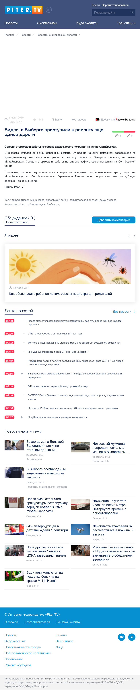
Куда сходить (86, 23)
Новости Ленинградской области (39, 204)
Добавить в (118, 119)
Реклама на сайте (68, 621)
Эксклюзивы (47, 23)
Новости (11, 23)
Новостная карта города (23, 647)
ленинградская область (83, 200)
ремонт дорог (108, 200)
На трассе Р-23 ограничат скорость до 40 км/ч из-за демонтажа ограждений (73, 412)
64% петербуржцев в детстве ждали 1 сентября (55, 338)
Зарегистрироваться (115, 5)
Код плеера (79, 119)
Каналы (61, 635)
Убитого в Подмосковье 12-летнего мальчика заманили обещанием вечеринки (74, 347)
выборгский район (57, 200)
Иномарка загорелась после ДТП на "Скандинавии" (58, 356)
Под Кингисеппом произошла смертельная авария (57, 421)
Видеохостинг (15, 641)
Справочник (14, 659)
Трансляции (126, 23)
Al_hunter (57, 119)
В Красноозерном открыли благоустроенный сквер (58, 390)
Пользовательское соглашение (28, 653)
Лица (59, 647)
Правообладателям (37, 621)
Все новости (122, 316)
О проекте (11, 621)
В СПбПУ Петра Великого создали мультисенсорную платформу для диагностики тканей (76, 401)
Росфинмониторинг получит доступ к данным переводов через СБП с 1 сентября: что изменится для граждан (76, 367)
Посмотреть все (16, 222)
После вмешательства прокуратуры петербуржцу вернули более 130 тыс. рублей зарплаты (75, 327)
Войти (96, 5)
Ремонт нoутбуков (18, 665)
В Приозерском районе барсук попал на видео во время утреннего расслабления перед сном (75, 379)
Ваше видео (64, 641)
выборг (39, 200)
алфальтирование (23, 200)
